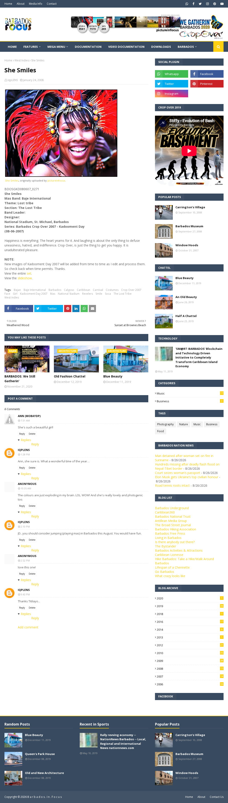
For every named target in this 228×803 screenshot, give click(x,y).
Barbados (55, 290)
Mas (52, 294)
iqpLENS (13, 80)
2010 (190, 653)
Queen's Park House (40, 754)
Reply (22, 433)
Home (8, 4)
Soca (108, 294)
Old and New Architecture (44, 773)
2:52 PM (25, 560)
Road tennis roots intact (172, 485)
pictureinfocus (56, 180)
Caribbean (83, 290)
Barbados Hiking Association (175, 529)
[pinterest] (214, 4)
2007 (190, 676)
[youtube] (221, 4)
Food (160, 431)
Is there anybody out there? (175, 542)
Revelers (87, 294)
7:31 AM (25, 420)
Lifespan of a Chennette (172, 567)
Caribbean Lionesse (169, 555)
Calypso (69, 290)
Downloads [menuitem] (161, 47)
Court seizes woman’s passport (177, 473)
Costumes (112, 290)
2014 (189, 630)
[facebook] (193, 4)
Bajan (17, 290)
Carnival (98, 290)
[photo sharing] (61, 175)
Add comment (28, 627)
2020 (189, 598)
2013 (189, 637)
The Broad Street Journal (173, 525)
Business (189, 401)
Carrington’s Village (190, 207)
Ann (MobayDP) (29, 416)
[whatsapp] (186, 4)
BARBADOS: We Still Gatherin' (19, 378)
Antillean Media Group (171, 521)
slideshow (25, 278)
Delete (32, 433)
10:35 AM (26, 488)
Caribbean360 (165, 512)
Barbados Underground (172, 508)
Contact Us (217, 797)
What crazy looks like (170, 576)
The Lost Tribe (123, 294)
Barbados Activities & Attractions (179, 550)
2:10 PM (25, 526)
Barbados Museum (189, 226)
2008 (190, 669)
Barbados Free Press (170, 533)
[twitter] (200, 4)
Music (190, 393)
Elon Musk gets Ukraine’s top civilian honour (186, 477)
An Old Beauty (186, 297)
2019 (190, 606)
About (20, 4)
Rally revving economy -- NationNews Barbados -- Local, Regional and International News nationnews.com (123, 741)
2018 (189, 614)
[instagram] (207, 4)
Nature (183, 424)
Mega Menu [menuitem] (56, 47)
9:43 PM (25, 594)
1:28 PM (25, 454)
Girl (15, 294)
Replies (26, 440)
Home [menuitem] (12, 47)
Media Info (35, 4)
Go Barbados (164, 571)
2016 (190, 622)
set (29, 273)
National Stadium (68, 294)
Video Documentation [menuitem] (126, 47)
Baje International (35, 290)
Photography (165, 424)
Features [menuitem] (30, 47)
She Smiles (11, 180)
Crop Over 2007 (131, 290)
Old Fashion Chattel (69, 376)
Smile (99, 294)
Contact (52, 4)
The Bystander (165, 546)
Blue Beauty (112, 376)
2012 (190, 645)
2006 (190, 684)
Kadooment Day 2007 (33, 294)
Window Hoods (186, 245)
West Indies (21, 60)
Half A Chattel (186, 316)
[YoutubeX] (207, 93)
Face (7, 294)
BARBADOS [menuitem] (186, 47)
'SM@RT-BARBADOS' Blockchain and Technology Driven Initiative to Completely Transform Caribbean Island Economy (198, 357)
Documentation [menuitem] (88, 47)
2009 (190, 661)
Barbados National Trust (173, 516)
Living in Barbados (168, 538)
